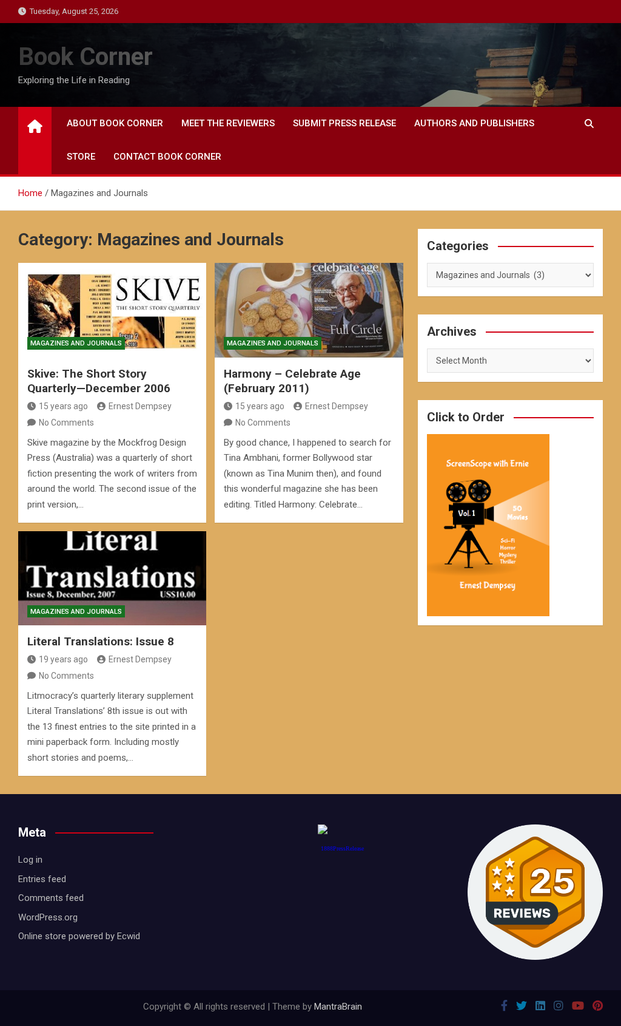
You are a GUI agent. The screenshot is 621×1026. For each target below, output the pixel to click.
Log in (30, 859)
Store (81, 156)
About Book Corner (115, 123)
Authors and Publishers (474, 123)
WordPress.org (48, 917)
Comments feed (51, 897)
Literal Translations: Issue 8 (100, 641)
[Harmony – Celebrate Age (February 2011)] (309, 310)
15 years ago (63, 406)
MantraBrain (338, 1006)
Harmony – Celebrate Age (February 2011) (292, 381)
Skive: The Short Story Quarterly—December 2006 (98, 381)
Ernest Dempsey (140, 406)
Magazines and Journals (76, 343)
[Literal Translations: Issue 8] (112, 578)
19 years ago (63, 659)
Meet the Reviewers (228, 123)
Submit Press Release (344, 123)
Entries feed (42, 879)
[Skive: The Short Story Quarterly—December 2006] (112, 310)
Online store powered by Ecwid (79, 936)
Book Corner (85, 56)
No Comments (66, 422)
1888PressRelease (342, 848)
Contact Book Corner (167, 156)
